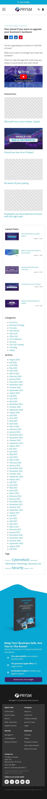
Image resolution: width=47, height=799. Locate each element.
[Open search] (38, 9)
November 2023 (16, 437)
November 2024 (16, 404)
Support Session (11, 726)
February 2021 (15, 529)
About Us (27, 711)
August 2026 (15, 359)
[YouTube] (23, 782)
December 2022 (16, 468)
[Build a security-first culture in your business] (12, 252)
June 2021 (13, 518)
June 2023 (13, 451)
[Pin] (20, 37)
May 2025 (13, 401)
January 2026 (15, 379)
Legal (26, 726)
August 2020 (15, 546)
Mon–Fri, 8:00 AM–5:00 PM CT (15, 768)
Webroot (27, 568)
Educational (23, 26)
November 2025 (16, 384)
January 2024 (15, 432)
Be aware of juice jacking (16, 183)
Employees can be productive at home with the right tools (23, 215)
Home (6, 26)
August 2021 (15, 513)
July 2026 (13, 362)
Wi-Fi (31, 568)
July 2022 (13, 482)
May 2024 (13, 421)
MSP (39, 564)
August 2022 (15, 479)
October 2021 (15, 507)
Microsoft (13, 333)
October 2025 (15, 387)
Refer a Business (11, 722)
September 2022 (16, 476)
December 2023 (16, 435)
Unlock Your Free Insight (23, 680)
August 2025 (15, 393)
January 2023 (15, 465)
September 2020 (16, 543)
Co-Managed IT (10, 738)
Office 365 (14, 336)
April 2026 (14, 371)
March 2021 (14, 527)
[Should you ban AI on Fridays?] (12, 287)
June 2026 (13, 365)
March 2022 (14, 493)
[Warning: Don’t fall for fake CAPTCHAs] (12, 270)
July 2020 (13, 549)
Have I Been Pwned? (31, 745)
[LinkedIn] (28, 782)
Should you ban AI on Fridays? (19, 152)
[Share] (11, 37)
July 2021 (13, 515)
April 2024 (14, 424)
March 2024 (14, 426)
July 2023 (13, 449)
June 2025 (13, 398)
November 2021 (16, 504)
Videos (16, 26)
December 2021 (16, 501)
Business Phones (11, 742)
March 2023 (14, 460)
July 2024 (13, 415)
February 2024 (15, 429)
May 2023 (13, 454)
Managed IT (9, 735)
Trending (13, 347)
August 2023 (15, 446)
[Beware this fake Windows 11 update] (12, 303)
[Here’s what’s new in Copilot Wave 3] (12, 236)
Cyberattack (20, 559)
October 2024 (15, 407)
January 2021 (15, 532)
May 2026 (13, 368)
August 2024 (15, 412)
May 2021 (13, 521)
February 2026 (15, 376)
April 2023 (14, 457)
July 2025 (13, 396)
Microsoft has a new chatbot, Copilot (22, 121)
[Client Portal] (42, 9)
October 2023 (15, 440)
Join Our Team (29, 722)
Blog (11, 26)
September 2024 (16, 410)
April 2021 (14, 524)
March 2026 (14, 373)
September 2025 (16, 390)
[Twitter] (17, 782)
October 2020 (15, 540)
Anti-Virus (14, 322)
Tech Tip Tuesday (17, 344)
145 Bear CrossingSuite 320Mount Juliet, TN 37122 (13, 759)
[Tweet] (6, 37)
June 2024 (13, 418)
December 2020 (16, 535)
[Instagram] (12, 782)
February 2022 (15, 496)
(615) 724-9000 (10, 765)
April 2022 (14, 490)
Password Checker (31, 742)
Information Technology (16, 563)
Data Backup (33, 560)
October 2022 (15, 474)
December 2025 (16, 382)
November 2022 (16, 471)
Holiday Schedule (30, 719)
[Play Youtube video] (23, 76)
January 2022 (15, 499)
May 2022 (13, 487)
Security (13, 342)
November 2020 (16, 538)
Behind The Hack (30, 749)
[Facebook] (7, 782)
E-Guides (13, 328)
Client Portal (9, 711)
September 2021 (16, 510)
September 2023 (16, 443)
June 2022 (13, 485)
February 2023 (15, 462)
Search (7, 719)
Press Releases (16, 339)
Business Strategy (17, 325)
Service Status (10, 715)
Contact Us (28, 715)
